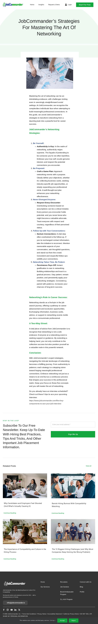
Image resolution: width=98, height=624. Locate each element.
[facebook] (4, 610)
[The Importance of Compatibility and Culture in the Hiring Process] (25, 531)
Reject (74, 620)
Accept (62, 620)
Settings (52, 620)
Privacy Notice (41, 614)
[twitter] (19, 610)
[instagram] (8, 610)
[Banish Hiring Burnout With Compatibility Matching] (73, 485)
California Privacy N (69, 614)
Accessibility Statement (55, 614)
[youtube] (12, 610)
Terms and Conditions (29, 614)
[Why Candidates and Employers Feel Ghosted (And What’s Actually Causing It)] (25, 485)
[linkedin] (15, 610)
